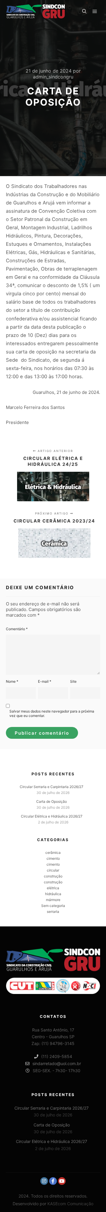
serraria (53, 911)
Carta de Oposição (51, 801)
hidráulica (53, 894)
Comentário (17, 629)
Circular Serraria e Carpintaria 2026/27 (51, 786)
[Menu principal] (95, 11)
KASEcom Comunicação (70, 1203)
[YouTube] (62, 1181)
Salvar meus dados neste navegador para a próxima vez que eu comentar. (51, 713)
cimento (53, 858)
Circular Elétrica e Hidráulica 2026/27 (51, 816)
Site (73, 681)
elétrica (53, 888)
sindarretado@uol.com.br (56, 1063)
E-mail (44, 681)
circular (53, 870)
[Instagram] (44, 1181)
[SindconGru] (35, 11)
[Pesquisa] (84, 11)
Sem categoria (53, 905)
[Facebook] (53, 1181)
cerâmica (53, 852)
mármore (53, 899)
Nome (12, 681)
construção (53, 876)
